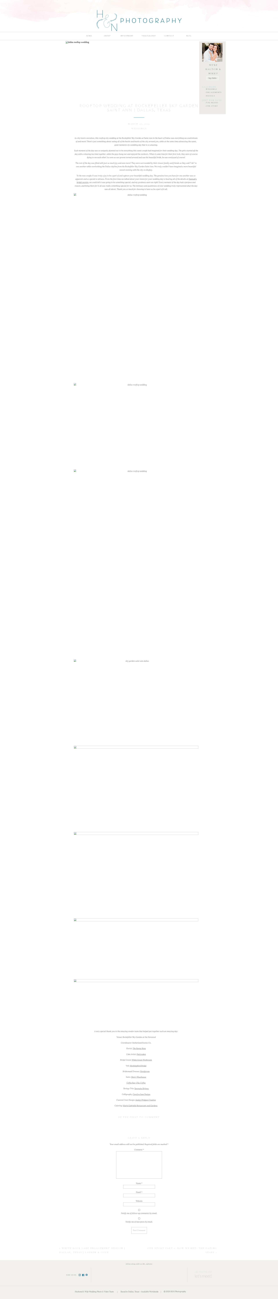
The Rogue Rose (139, 1048)
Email (139, 1192)
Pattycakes (141, 1054)
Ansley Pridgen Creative (145, 1100)
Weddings (139, 128)
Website (139, 1201)
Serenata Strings (142, 1088)
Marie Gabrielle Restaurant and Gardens (140, 1105)
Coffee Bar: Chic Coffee (136, 1083)
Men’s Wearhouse (138, 1077)
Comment (139, 1149)
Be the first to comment (139, 1117)
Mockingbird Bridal (138, 1066)
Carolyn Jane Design (141, 1094)
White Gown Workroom (142, 1060)
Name (139, 1183)
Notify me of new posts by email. (139, 1222)
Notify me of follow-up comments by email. (139, 1213)
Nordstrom (145, 1071)
